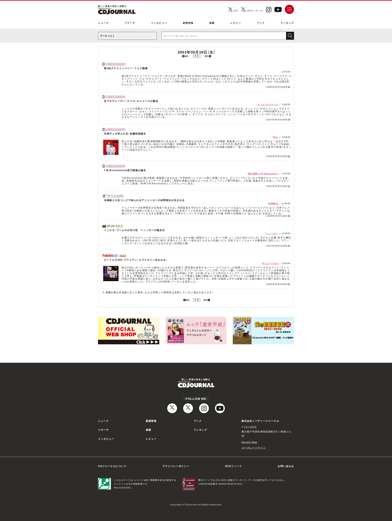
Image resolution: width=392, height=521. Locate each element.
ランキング (287, 23)
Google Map (249, 442)
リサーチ (129, 23)
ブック (261, 23)
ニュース (103, 23)
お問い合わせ (286, 466)
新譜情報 (188, 23)
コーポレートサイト (253, 447)
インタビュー (159, 23)
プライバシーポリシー (175, 466)
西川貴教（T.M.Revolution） (263, 173)
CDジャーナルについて (112, 466)
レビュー (235, 23)
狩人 (275, 136)
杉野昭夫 (273, 203)
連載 (212, 23)
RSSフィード (233, 466)
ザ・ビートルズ (270, 263)
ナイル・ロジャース (268, 104)
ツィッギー (272, 233)
